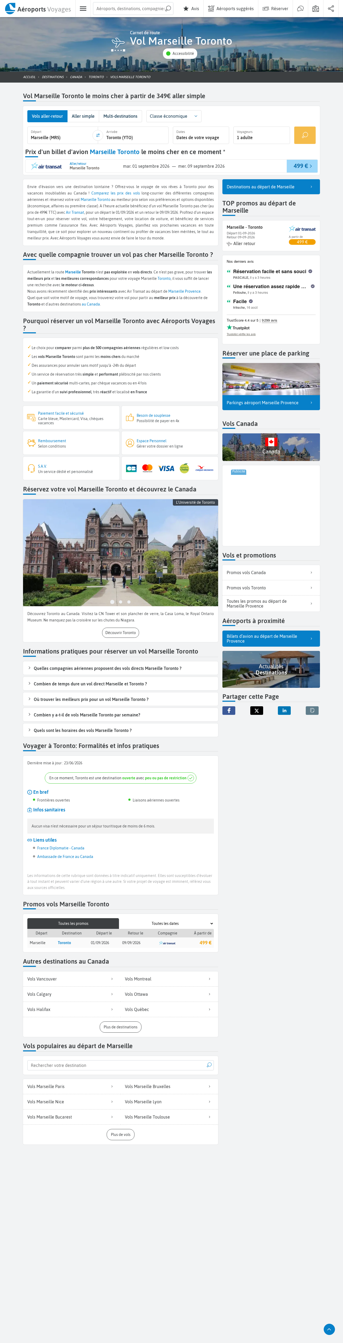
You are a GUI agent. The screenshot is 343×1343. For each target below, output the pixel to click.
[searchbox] (133, 8)
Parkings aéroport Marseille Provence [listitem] (263, 402)
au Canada (91, 304)
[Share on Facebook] (228, 710)
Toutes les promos (73, 923)
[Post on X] (256, 710)
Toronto (103, 199)
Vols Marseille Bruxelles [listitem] (147, 1086)
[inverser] (97, 135)
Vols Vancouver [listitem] (42, 978)
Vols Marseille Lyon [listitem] (143, 1101)
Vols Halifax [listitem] (38, 1009)
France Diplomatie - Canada (60, 848)
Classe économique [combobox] (168, 116)
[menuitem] (37, 8)
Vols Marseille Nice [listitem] (45, 1101)
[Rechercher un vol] (305, 135)
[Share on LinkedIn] (284, 710)
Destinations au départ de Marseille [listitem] (260, 186)
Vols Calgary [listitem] (39, 994)
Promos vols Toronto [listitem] (246, 587)
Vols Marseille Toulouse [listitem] (147, 1117)
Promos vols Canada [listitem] (246, 572)
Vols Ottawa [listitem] (136, 994)
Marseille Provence (184, 291)
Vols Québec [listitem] (137, 1009)
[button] (180, 53)
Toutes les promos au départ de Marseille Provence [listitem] (257, 603)
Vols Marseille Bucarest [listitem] (49, 1117)
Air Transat (75, 212)
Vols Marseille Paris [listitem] (46, 1086)
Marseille (88, 199)
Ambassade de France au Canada (65, 856)
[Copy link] (312, 710)
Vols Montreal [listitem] (138, 978)
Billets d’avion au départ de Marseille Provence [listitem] (262, 638)
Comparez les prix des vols (115, 193)
